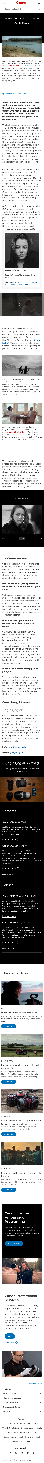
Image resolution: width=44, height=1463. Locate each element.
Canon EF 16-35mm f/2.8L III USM (19, 896)
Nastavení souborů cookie (22, 1441)
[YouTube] (33, 1453)
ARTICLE (4, 1008)
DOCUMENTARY (7, 1061)
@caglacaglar (16, 753)
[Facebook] (10, 1453)
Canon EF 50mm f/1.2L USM (16, 285)
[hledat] (4, 3)
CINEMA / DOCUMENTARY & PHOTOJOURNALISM (22, 18)
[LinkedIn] (22, 1453)
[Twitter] (28, 1453)
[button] (40, 538)
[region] (22, 519)
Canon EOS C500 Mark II (12, 66)
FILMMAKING (6, 1116)
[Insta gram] (16, 1453)
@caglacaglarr (20, 747)
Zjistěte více (9, 1026)
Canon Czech (21, 1448)
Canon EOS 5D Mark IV (14, 846)
